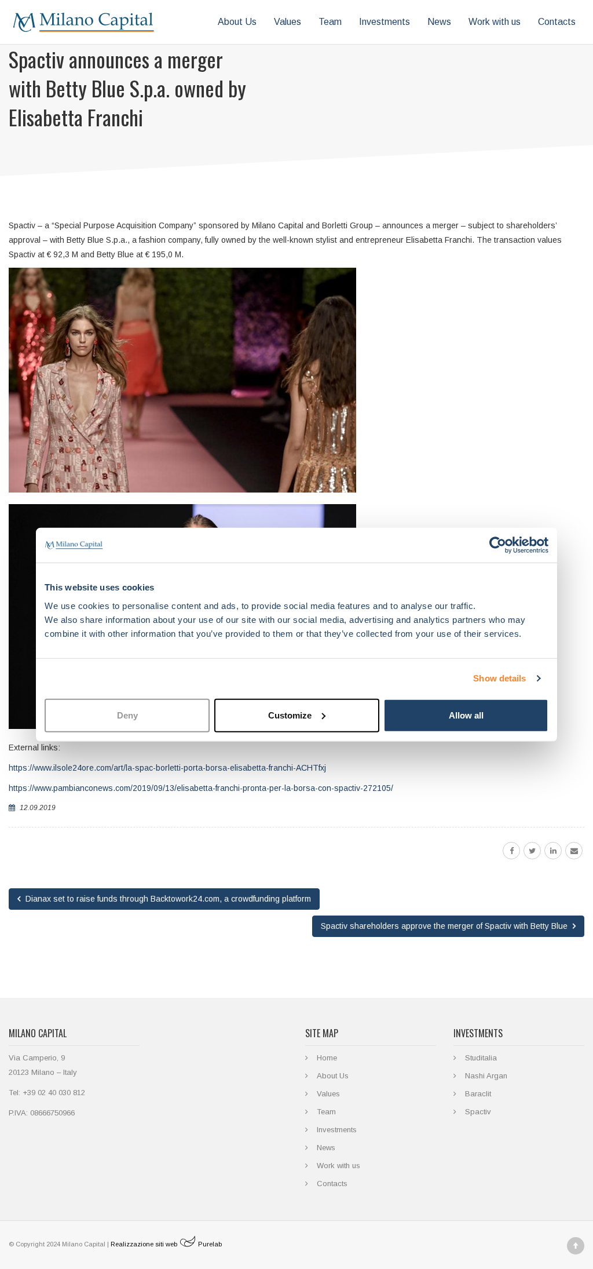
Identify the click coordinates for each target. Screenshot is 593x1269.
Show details (499, 678)
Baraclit (478, 1093)
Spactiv (478, 1111)
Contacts (557, 22)
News (439, 22)
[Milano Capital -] (84, 22)
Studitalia (481, 1057)
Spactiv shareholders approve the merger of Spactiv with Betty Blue (445, 926)
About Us (237, 22)
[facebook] (511, 850)
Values (287, 22)
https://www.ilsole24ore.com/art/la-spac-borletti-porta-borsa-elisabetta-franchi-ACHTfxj (167, 767)
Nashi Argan (486, 1075)
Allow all (466, 715)
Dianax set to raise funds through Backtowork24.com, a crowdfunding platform (167, 898)
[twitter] (532, 850)
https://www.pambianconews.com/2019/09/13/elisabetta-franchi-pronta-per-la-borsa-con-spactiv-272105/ (201, 788)
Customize (290, 715)
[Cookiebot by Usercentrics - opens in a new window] (497, 545)
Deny (127, 715)
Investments (384, 22)
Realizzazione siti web (166, 1244)
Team (330, 22)
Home (327, 1057)
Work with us (494, 22)
